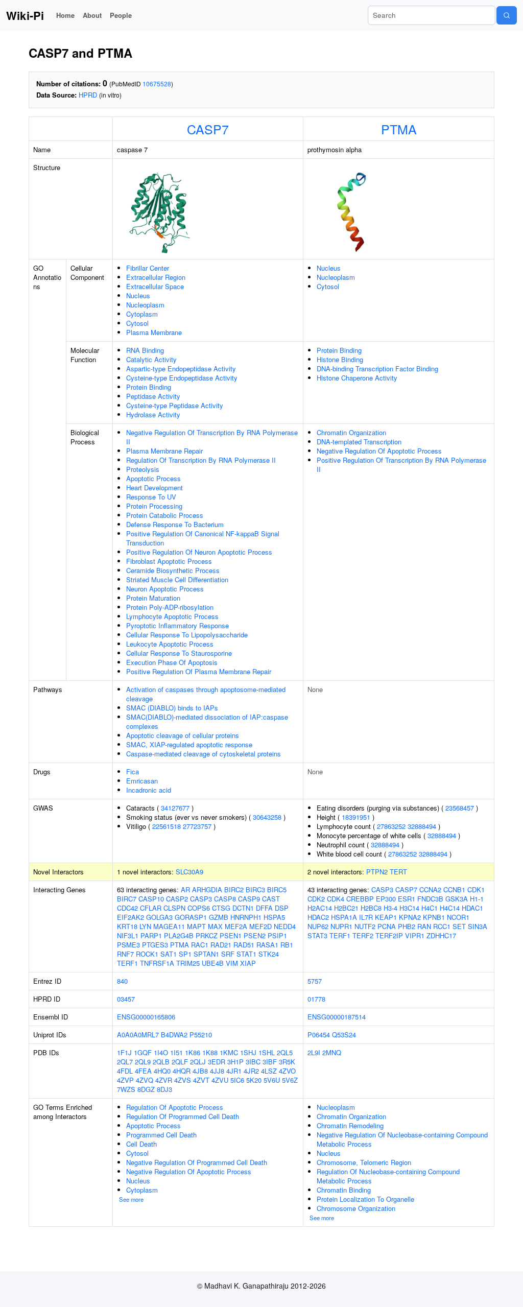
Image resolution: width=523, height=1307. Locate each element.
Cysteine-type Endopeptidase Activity (181, 378)
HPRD (88, 95)
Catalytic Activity (151, 359)
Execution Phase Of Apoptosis (172, 662)
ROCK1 (147, 954)
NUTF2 (364, 926)
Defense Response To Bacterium (175, 524)
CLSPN (174, 908)
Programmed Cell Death (161, 1134)
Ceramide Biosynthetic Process (173, 570)
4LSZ (269, 1071)
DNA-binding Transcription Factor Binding (377, 368)
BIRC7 (126, 899)
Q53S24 (344, 1034)
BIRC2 (234, 889)
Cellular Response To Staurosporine (179, 653)
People (121, 15)
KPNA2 (410, 917)
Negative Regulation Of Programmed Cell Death (196, 1162)
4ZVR (163, 1080)
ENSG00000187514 (336, 1016)
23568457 (459, 808)
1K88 (210, 1052)
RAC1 (199, 944)
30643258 (267, 817)
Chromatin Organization (351, 432)
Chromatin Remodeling (350, 1125)
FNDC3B (430, 899)
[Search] (506, 15)
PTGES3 (155, 944)
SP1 (185, 954)
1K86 (192, 1052)
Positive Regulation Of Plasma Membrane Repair (198, 671)
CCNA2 (430, 889)
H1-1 (477, 899)
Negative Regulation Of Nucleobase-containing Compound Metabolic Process (402, 1139)
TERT (398, 871)
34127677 (175, 808)
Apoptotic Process (153, 478)
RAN (424, 926)
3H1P (235, 1061)
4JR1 (234, 1071)
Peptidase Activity (153, 396)
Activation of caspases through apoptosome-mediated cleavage (206, 693)
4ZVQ (144, 1080)
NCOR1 (458, 917)
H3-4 (390, 908)
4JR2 (251, 1071)
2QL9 (143, 1061)
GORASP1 (191, 917)
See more (131, 1199)
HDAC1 (472, 908)
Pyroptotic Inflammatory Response (177, 625)
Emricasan (142, 781)
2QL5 (285, 1052)
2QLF (180, 1061)
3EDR (216, 1061)
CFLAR (150, 908)
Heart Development (154, 487)
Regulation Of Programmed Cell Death (182, 1116)
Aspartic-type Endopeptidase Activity (181, 368)
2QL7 (125, 1061)
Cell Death (141, 1144)
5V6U (272, 1080)
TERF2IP (389, 935)
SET (459, 926)
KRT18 (127, 926)
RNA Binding (145, 350)
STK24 (268, 954)
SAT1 (168, 954)
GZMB (218, 917)
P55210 (200, 1034)
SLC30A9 (189, 871)
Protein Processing (154, 506)
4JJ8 (217, 1071)
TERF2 (362, 935)
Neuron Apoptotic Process (165, 588)
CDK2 (316, 899)
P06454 (318, 1034)
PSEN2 (255, 935)
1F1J (124, 1052)
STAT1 (246, 954)
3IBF (270, 1061)
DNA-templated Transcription (359, 441)
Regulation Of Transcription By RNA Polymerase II (201, 460)
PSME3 (128, 944)
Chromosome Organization (356, 1208)
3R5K (287, 1061)
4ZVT (201, 1080)
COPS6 (198, 908)
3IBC (253, 1061)
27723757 (197, 826)
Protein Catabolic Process (164, 515)
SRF (227, 954)
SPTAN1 (206, 954)
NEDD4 (285, 926)
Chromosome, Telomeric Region (364, 1162)
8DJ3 (164, 1089)
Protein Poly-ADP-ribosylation (169, 607)
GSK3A (456, 899)
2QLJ (198, 1061)
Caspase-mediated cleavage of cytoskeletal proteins (203, 753)
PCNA (386, 926)
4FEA (143, 1071)
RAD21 (220, 944)
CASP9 (249, 899)
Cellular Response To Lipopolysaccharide (187, 634)
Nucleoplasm (145, 305)
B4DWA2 (174, 1034)
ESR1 (406, 899)
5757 (314, 981)
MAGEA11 (169, 926)
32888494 (422, 826)
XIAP (248, 963)
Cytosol (137, 323)
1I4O (161, 1052)
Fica (132, 771)
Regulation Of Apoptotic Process (174, 1107)
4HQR (182, 1071)
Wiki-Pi (25, 15)
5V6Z (290, 1080)
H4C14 (450, 908)
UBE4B (213, 963)
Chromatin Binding (344, 1190)
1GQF (143, 1052)
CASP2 (177, 899)
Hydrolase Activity (153, 414)
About (92, 15)
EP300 (386, 899)
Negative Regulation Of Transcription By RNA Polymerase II (212, 436)
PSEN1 (231, 935)
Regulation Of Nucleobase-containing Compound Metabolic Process (388, 1176)
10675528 (156, 83)
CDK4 (335, 899)
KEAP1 (386, 917)
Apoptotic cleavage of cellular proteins (182, 735)
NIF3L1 (127, 935)
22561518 (166, 826)
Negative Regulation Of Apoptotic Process (379, 451)
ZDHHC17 (441, 935)
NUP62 (317, 926)
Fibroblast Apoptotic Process (169, 561)
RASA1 (267, 944)
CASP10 (151, 899)
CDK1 (476, 889)
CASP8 (225, 899)
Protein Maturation (153, 598)
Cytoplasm (142, 314)
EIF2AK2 (130, 917)
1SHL (266, 1052)
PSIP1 (277, 935)
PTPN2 (377, 871)
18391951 (356, 817)
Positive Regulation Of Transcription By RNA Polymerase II (401, 464)
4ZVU (219, 1080)
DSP (282, 908)
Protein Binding (148, 387)
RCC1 (441, 926)
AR (185, 889)
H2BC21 (346, 908)
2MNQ (331, 1052)
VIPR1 (414, 935)
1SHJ (248, 1052)
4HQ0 (162, 1071)
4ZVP (125, 1080)
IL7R (366, 917)
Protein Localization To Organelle (365, 1199)
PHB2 (406, 926)
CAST (271, 899)
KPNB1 (434, 917)
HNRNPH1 (246, 917)
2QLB (161, 1061)
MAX (215, 926)
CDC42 (127, 908)
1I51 (176, 1052)
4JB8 (200, 1071)
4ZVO (287, 1071)
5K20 (254, 1080)
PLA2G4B (179, 935)
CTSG (221, 908)
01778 (316, 999)
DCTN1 (243, 908)
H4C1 (429, 908)
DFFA (264, 908)
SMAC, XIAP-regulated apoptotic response (189, 744)
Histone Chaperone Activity (357, 378)
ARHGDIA (207, 889)
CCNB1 (454, 889)
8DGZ (146, 1089)
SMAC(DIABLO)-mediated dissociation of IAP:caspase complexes (207, 721)
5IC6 (237, 1080)
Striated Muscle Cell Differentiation (177, 579)
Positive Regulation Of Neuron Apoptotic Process (199, 552)
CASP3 (201, 899)
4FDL (125, 1071)
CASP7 (208, 129)
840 (122, 981)
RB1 (286, 944)
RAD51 (243, 944)
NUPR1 (341, 926)
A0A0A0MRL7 (138, 1034)
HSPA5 (274, 917)
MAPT (196, 926)
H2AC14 (319, 908)
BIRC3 (255, 889)
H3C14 (409, 908)
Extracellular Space (155, 286)
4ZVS (182, 1080)
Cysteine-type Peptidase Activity (174, 405)
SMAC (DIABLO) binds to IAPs (172, 707)
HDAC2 (318, 917)
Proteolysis (142, 469)
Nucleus (138, 295)
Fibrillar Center (147, 268)
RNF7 (125, 954)
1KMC (229, 1052)
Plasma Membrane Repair (164, 451)
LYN (145, 926)
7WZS (126, 1089)
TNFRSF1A (157, 963)
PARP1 (151, 935)
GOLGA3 (159, 917)
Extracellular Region (155, 277)
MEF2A (236, 926)
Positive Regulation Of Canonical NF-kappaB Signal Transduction (202, 538)
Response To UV (151, 497)
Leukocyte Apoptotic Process (169, 644)
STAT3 (317, 935)
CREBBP (360, 899)
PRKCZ (207, 935)
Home (65, 15)
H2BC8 (371, 908)
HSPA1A (344, 917)
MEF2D (260, 926)
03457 (126, 999)
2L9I (313, 1052)
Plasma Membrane (154, 332)
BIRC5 (277, 889)
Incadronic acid (148, 790)
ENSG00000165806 (146, 1016)
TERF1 (127, 963)
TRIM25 (188, 963)
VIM (232, 963)
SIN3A (477, 926)
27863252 (391, 826)
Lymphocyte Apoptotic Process (172, 616)
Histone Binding (340, 359)
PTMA (399, 129)
